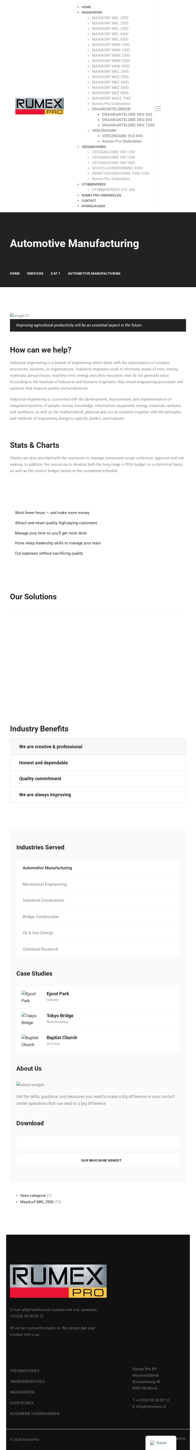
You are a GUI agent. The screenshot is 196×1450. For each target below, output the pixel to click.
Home (15, 273)
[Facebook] (11, 1352)
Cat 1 (55, 273)
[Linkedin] (23, 1352)
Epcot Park (58, 993)
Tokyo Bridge (60, 1015)
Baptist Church (62, 1037)
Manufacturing (57, 1022)
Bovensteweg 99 (146, 1381)
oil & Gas (53, 1044)
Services (35, 273)
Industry (52, 1000)
